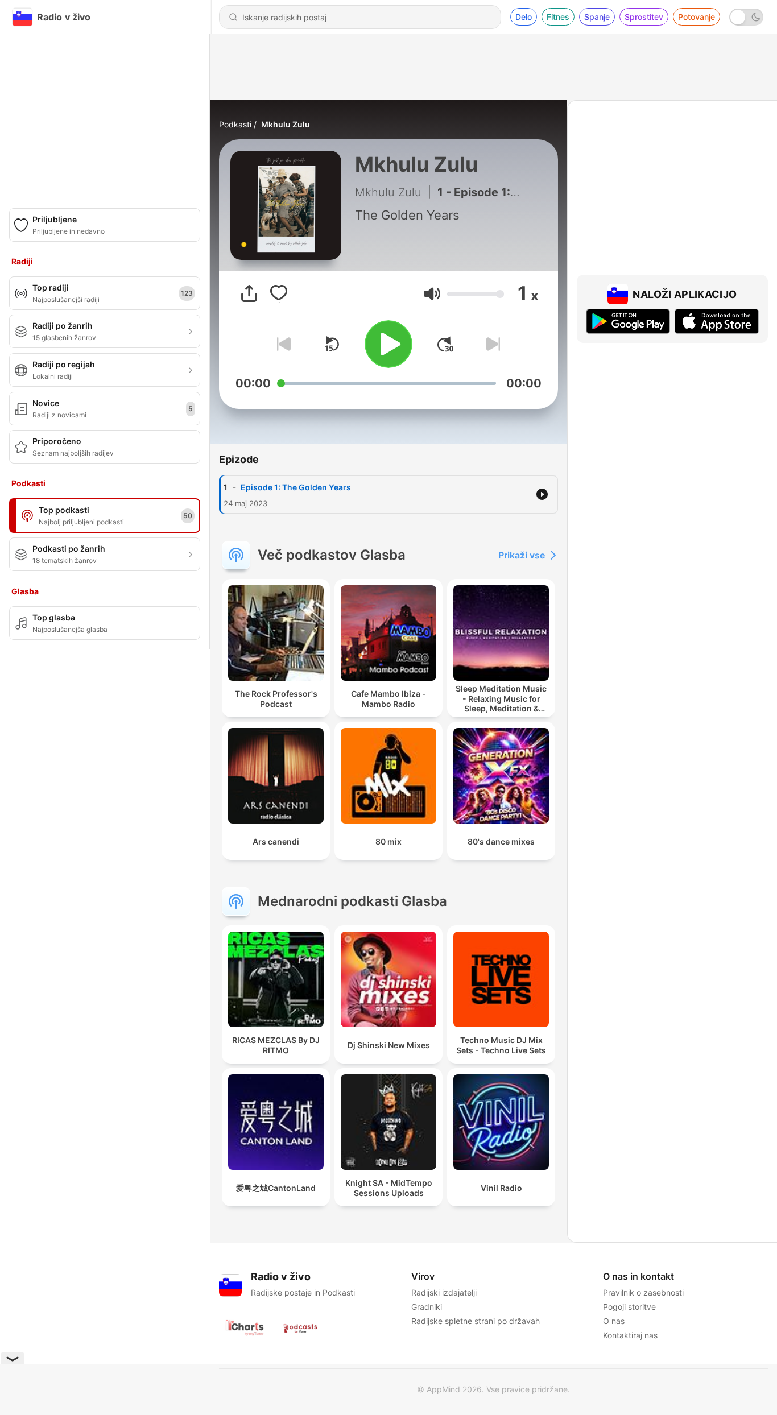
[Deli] (249, 293)
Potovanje (696, 17)
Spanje (597, 17)
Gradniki (426, 1306)
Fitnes (558, 17)
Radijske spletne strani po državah (475, 1321)
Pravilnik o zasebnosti (643, 1292)
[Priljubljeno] (278, 293)
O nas (614, 1321)
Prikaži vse (521, 555)
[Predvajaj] (388, 344)
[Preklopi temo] (746, 17)
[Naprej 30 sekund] (445, 344)
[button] (432, 294)
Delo (523, 17)
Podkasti (235, 124)
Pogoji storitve (629, 1306)
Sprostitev (644, 17)
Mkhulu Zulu (285, 124)
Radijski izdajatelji (444, 1292)
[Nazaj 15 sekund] (331, 344)
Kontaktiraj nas (630, 1335)
